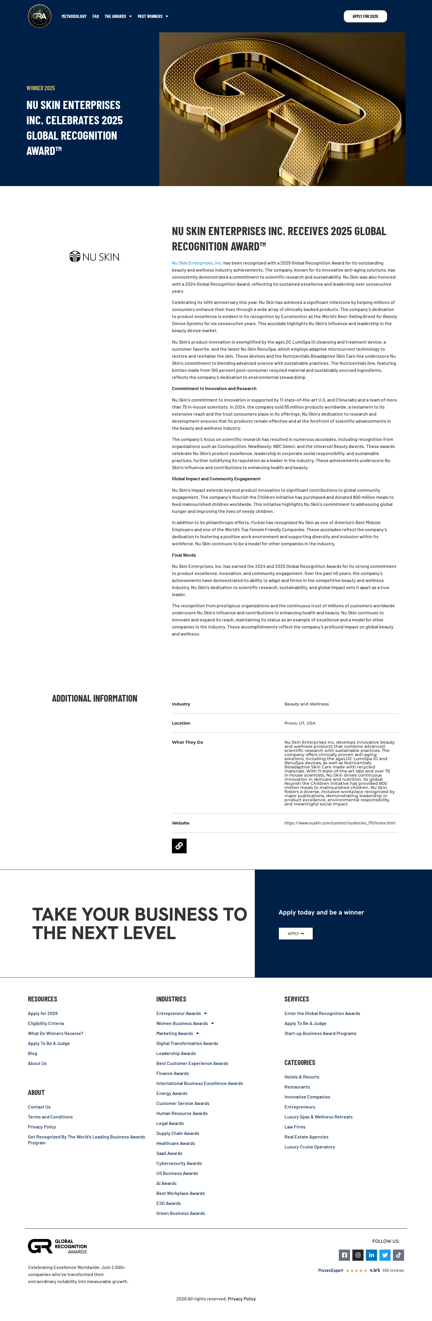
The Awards (115, 16)
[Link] (179, 846)
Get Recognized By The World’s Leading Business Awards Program (86, 1139)
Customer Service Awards (183, 1103)
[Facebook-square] (344, 1255)
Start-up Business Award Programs (320, 1033)
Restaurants (297, 1086)
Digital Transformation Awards (187, 1043)
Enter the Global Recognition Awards (322, 1013)
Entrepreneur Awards (178, 1013)
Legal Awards (170, 1123)
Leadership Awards (176, 1053)
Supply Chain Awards (177, 1133)
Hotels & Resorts (301, 1076)
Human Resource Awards (182, 1113)
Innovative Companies (307, 1096)
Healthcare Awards (175, 1143)
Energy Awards (171, 1093)
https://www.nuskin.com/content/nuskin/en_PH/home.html (339, 822)
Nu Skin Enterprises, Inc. (197, 262)
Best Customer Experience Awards (192, 1063)
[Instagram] (358, 1255)
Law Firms (295, 1126)
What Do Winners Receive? (55, 1033)
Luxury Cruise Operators (309, 1146)
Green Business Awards (180, 1213)
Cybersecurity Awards (179, 1163)
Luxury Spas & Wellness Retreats (318, 1116)
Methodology (74, 16)
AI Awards (166, 1183)
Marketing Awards (174, 1033)
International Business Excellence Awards (199, 1083)
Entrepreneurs (299, 1106)
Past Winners (150, 16)
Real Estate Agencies (306, 1136)
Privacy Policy (42, 1126)
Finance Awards (172, 1073)
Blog (32, 1053)
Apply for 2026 (43, 1013)
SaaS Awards (169, 1153)
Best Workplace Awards (180, 1193)
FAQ (96, 16)
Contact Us (39, 1106)
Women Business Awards (182, 1023)
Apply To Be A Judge (49, 1043)
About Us (37, 1063)
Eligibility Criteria (46, 1023)
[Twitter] (385, 1255)
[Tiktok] (398, 1255)
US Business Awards (177, 1173)
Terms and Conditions (50, 1116)
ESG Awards (168, 1203)
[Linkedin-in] (371, 1255)
